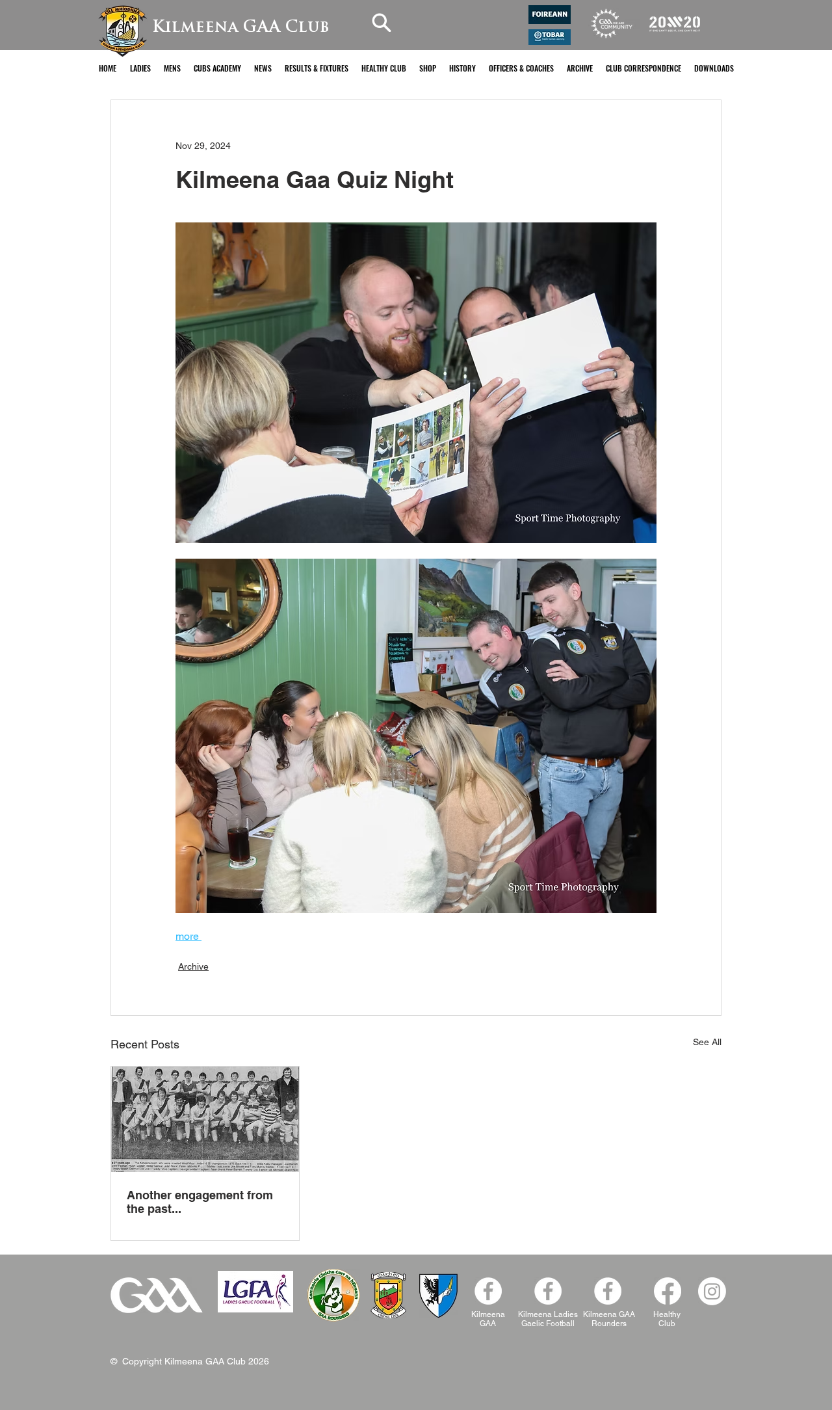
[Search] (381, 22)
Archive (193, 966)
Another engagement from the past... (200, 1202)
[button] (140, 68)
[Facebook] (607, 1291)
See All (707, 1042)
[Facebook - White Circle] (488, 1291)
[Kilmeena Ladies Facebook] (548, 1291)
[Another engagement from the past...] (205, 1119)
